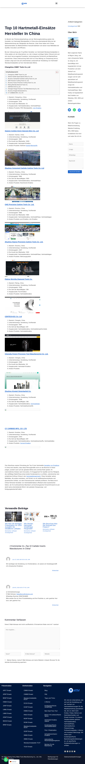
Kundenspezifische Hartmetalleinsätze (50, 725)
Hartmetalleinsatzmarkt (33, 476)
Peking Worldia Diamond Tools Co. (18, 84)
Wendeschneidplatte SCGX (30, 726)
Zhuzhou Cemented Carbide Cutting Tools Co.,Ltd (22, 78)
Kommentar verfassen (11, 531)
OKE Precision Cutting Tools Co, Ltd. (18, 80)
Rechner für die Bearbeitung (49, 744)
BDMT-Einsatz (7, 698)
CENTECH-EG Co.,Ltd (14, 86)
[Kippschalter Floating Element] (6, 759)
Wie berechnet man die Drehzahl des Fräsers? (50, 525)
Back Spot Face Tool (51, 711)
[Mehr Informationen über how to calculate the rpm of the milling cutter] (51, 516)
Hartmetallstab (35, 404)
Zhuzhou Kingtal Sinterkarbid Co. (17, 90)
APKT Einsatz (7, 690)
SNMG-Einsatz (28, 739)
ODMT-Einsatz (7, 717)
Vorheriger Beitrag (8, 499)
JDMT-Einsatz (7, 706)
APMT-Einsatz (7, 694)
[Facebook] (79, 110)
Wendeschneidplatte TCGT (32, 743)
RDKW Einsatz (7, 721)
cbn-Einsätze (37, 108)
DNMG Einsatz (28, 711)
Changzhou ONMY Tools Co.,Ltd (17, 74)
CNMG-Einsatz (28, 690)
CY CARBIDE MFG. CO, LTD (15, 92)
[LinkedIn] (69, 109)
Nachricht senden (75, 171)
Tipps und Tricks (50, 698)
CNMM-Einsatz (28, 694)
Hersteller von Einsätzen (51, 465)
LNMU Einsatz (7, 709)
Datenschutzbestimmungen (72, 757)
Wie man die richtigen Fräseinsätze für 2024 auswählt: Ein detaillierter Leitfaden (13, 526)
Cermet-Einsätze (25, 443)
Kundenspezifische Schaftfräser (50, 706)
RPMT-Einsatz (7, 725)
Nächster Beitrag (57, 499)
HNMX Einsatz (7, 702)
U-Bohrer (47, 702)
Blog (46, 690)
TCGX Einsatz (28, 746)
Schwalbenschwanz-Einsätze (51, 734)
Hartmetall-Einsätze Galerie (51, 720)
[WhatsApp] (74, 109)
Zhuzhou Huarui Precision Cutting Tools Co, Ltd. (22, 82)
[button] (56, 3)
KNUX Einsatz (28, 715)
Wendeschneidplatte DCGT (30, 698)
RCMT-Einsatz (28, 718)
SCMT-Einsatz (28, 731)
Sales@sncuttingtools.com (24, 594)
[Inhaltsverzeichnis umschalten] (56, 72)
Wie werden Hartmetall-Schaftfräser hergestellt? (28, 526)
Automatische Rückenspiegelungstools (52, 739)
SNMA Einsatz (28, 735)
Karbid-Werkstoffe (31, 145)
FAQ (46, 694)
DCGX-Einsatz (28, 703)
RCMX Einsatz (28, 722)
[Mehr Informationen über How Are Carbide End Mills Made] (32, 516)
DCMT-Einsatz (28, 707)
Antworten (55, 570)
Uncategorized (9, 532)
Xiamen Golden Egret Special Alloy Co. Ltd (20, 76)
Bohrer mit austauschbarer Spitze (53, 715)
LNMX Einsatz (7, 713)
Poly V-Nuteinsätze (50, 730)
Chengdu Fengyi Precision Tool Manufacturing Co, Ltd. (23, 88)
